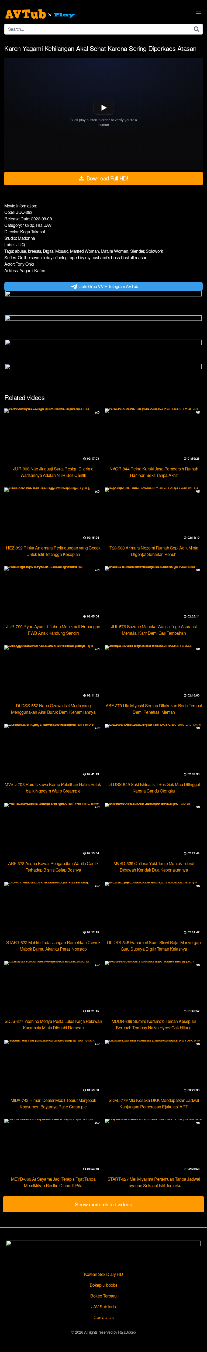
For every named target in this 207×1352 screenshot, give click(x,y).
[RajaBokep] (40, 14)
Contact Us (103, 1317)
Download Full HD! (106, 178)
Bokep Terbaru (103, 1296)
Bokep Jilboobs (104, 1285)
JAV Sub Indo (103, 1306)
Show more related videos (103, 1204)
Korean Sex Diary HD (103, 1274)
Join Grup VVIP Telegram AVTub (109, 286)
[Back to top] (197, 1340)
